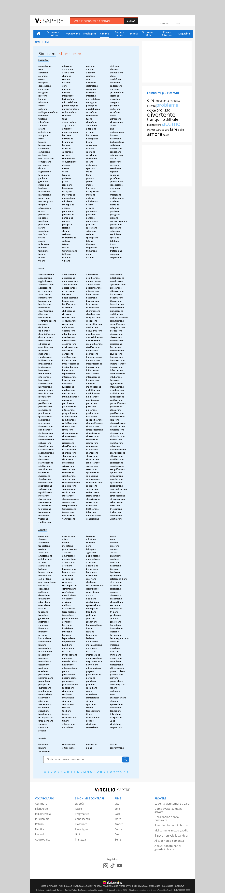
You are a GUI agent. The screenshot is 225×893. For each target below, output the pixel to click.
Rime (47, 42)
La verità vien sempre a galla (172, 803)
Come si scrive (119, 33)
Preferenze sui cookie (87, 890)
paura (166, 134)
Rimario (104, 33)
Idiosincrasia (43, 814)
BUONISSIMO (167, 886)
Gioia (78, 834)
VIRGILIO (53, 886)
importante (162, 100)
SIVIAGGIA (143, 886)
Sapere (53, 20)
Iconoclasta (42, 834)
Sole (117, 808)
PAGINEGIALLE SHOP (83, 886)
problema (167, 104)
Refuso (39, 824)
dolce (151, 110)
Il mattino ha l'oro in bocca (171, 825)
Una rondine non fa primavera (167, 818)
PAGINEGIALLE (65, 886)
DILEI (134, 886)
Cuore (118, 829)
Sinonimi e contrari (53, 33)
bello (181, 130)
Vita (117, 803)
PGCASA (98, 886)
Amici (118, 834)
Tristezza (80, 839)
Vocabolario (73, 33)
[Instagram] (105, 865)
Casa (118, 814)
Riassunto (81, 824)
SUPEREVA (179, 886)
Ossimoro (41, 803)
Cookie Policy (71, 890)
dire (150, 100)
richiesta (174, 100)
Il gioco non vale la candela (171, 835)
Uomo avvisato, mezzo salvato (168, 810)
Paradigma (81, 829)
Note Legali (51, 890)
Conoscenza (82, 819)
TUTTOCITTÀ (125, 886)
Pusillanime (42, 819)
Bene (118, 839)
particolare (162, 130)
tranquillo (156, 119)
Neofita (39, 829)
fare (173, 129)
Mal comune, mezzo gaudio (171, 830)
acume (171, 123)
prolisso (163, 110)
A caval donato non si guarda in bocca (168, 847)
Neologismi (90, 33)
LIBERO (44, 886)
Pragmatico (82, 814)
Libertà (79, 803)
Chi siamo (40, 890)
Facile (78, 808)
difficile (172, 119)
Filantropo (41, 808)
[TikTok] (112, 865)
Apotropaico (43, 839)
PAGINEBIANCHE (110, 886)
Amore (119, 824)
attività (151, 106)
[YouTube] (119, 865)
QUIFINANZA (154, 886)
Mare (118, 819)
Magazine (184, 33)
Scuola (134, 33)
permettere (154, 125)
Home (38, 34)
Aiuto (100, 890)
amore (154, 134)
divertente (161, 114)
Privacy (60, 890)
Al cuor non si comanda (169, 841)
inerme (151, 129)
